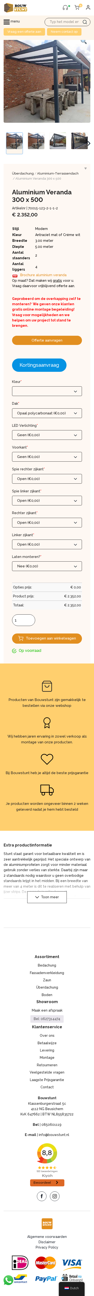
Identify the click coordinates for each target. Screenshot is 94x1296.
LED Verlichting (25, 425)
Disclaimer (47, 1242)
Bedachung (47, 965)
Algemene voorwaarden (47, 1237)
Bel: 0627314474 (47, 1019)
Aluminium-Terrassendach (58, 173)
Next (89, 143)
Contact (47, 1087)
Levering (47, 1050)
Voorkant (20, 447)
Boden (47, 995)
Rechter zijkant (25, 513)
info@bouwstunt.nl (54, 1135)
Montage (47, 1058)
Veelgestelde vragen (47, 1072)
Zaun (47, 980)
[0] (76, 7)
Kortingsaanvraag (39, 365)
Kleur (17, 382)
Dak (15, 403)
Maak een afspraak (47, 1010)
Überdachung (23, 173)
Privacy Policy (47, 1247)
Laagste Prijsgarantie (47, 1080)
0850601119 (51, 1125)
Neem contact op (64, 31)
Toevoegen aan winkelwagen (51, 638)
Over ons (47, 1035)
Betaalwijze (47, 1043)
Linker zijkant (23, 535)
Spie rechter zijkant (28, 469)
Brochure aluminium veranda (43, 275)
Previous (6, 143)
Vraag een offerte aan (24, 31)
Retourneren (47, 1065)
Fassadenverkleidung (47, 973)
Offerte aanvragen (47, 340)
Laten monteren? (26, 557)
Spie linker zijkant (26, 491)
